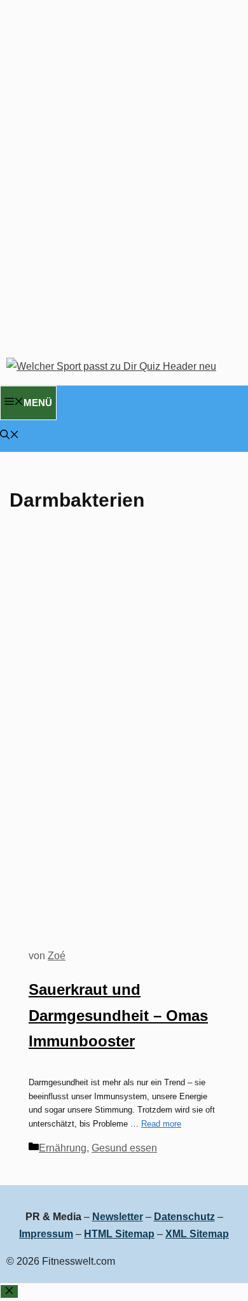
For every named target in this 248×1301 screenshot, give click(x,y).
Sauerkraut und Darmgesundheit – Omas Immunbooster (118, 1015)
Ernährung (62, 1148)
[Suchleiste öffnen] (9, 435)
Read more (161, 1124)
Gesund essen (124, 1148)
